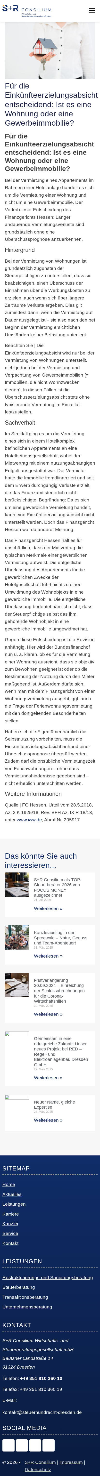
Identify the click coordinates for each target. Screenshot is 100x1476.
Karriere (10, 1214)
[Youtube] (48, 1445)
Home (8, 1184)
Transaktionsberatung (25, 1297)
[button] (92, 11)
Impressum (71, 1462)
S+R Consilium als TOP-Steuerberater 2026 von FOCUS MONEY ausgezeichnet (58, 887)
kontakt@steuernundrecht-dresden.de (42, 1412)
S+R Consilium (40, 1462)
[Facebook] (35, 1445)
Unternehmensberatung (27, 1306)
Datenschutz (38, 1469)
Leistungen (14, 1204)
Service (10, 1233)
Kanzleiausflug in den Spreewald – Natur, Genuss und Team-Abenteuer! (60, 937)
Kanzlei (10, 1223)
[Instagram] (8, 1445)
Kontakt (10, 1243)
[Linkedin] (22, 1445)
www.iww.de (29, 819)
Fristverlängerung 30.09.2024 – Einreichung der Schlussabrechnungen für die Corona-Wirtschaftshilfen (59, 991)
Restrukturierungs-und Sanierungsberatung (47, 1277)
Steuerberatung (18, 1287)
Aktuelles (12, 1194)
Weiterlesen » (48, 908)
